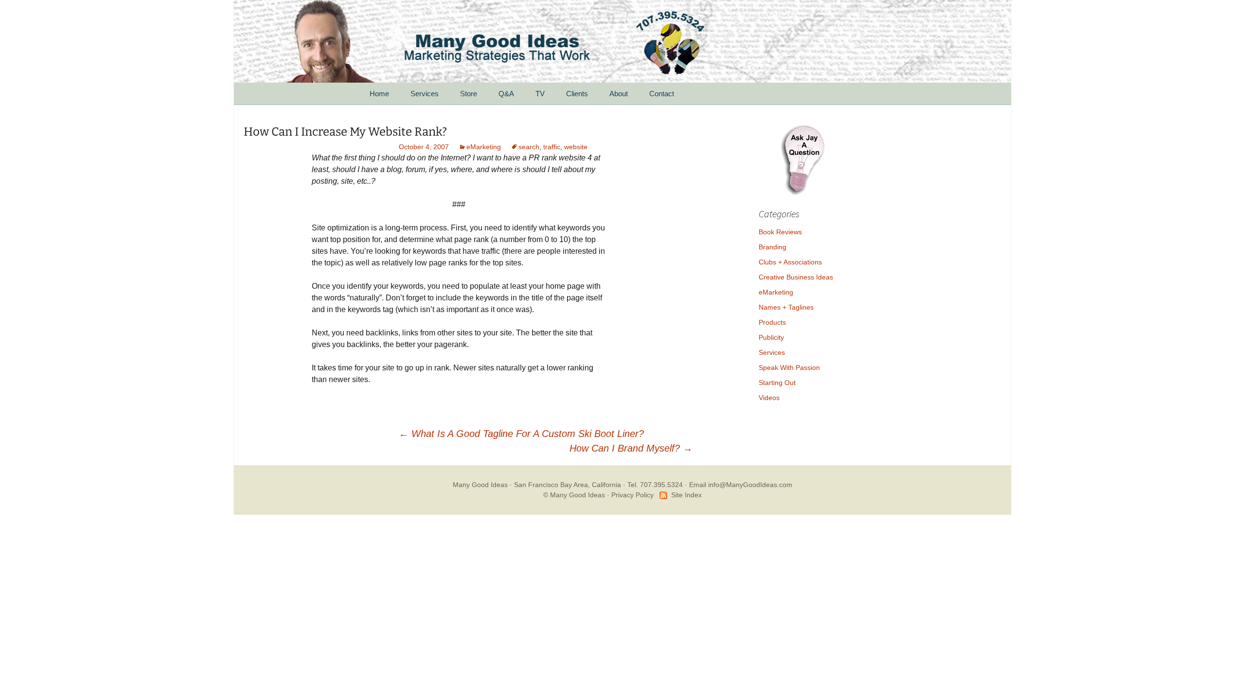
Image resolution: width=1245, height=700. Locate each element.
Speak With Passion (789, 367)
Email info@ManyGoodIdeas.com (740, 485)
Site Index (686, 495)
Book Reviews (780, 232)
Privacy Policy (632, 495)
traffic (551, 147)
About (618, 93)
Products (772, 322)
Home (379, 93)
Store (468, 93)
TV (540, 93)
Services (424, 93)
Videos (769, 398)
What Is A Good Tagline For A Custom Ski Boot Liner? (521, 433)
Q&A (506, 93)
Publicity (771, 337)
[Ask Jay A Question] (802, 159)
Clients (577, 93)
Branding (772, 247)
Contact (661, 93)
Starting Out (777, 382)
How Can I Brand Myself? (631, 448)
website (575, 147)
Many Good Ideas (480, 485)
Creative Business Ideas (796, 277)
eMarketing (483, 147)
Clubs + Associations (790, 262)
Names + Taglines (786, 307)
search (528, 147)
